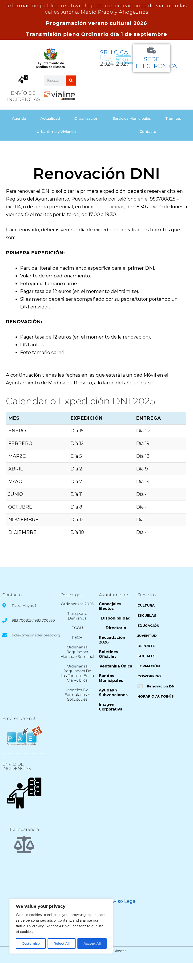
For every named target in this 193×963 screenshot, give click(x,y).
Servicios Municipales (132, 118)
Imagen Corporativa (110, 706)
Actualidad (50, 118)
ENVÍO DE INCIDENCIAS (16, 766)
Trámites (173, 118)
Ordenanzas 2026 (77, 604)
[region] (61, 926)
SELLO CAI (115, 52)
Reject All (62, 943)
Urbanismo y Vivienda (56, 131)
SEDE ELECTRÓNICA (156, 62)
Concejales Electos (110, 606)
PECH (77, 637)
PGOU (77, 628)
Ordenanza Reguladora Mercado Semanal (77, 652)
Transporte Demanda (77, 615)
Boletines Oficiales (108, 654)
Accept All (92, 943)
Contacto (148, 131)
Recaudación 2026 (112, 639)
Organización (86, 118)
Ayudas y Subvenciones (113, 692)
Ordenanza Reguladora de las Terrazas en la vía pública (77, 673)
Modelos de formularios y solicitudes (77, 695)
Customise (31, 943)
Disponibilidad (116, 618)
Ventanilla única (116, 666)
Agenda (19, 118)
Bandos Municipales (111, 678)
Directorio (116, 628)
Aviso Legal (124, 901)
